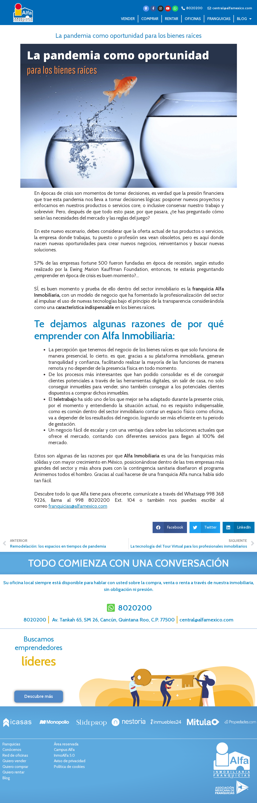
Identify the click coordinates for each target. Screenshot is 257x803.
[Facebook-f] (153, 9)
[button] (170, 527)
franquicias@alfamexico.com (77, 506)
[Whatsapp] (175, 9)
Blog (242, 19)
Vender (128, 19)
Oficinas (193, 19)
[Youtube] (168, 9)
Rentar (171, 19)
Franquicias (218, 19)
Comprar (149, 19)
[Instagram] (161, 9)
